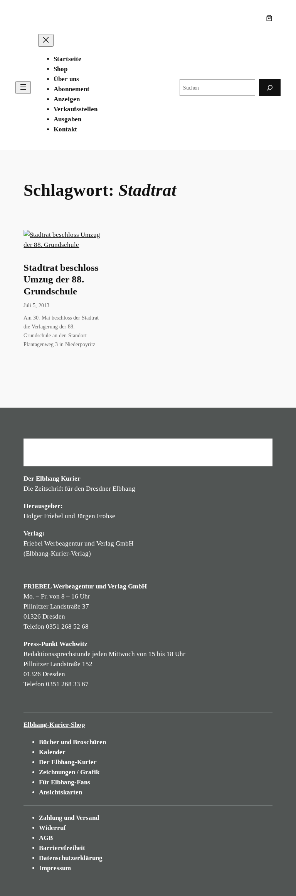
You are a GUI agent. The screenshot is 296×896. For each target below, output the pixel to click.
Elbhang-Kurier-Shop (54, 724)
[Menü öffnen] (23, 87)
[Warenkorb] (271, 18)
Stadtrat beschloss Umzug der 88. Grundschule (61, 279)
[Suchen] (270, 87)
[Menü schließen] (46, 40)
